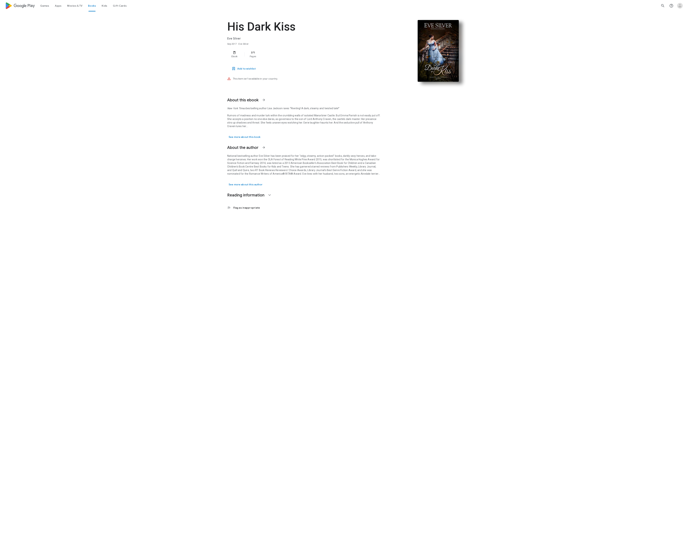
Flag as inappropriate (243, 207)
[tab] (44, 5)
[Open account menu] (680, 5)
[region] (298, 54)
